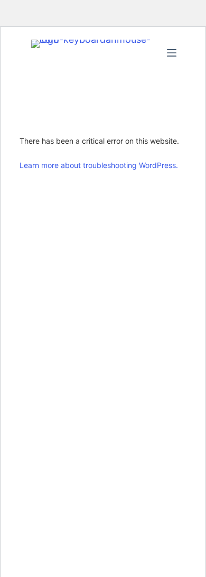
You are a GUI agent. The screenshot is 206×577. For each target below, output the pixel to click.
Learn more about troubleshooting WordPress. (99, 165)
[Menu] (171, 53)
